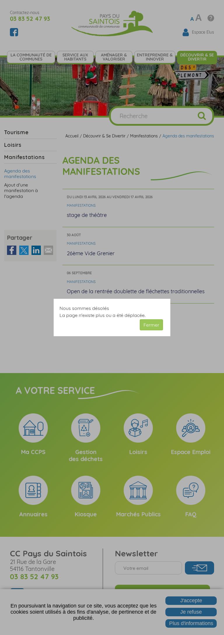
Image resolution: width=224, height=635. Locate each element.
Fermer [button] (151, 325)
